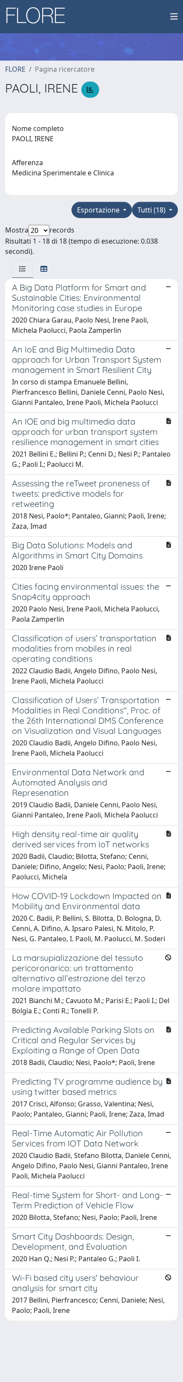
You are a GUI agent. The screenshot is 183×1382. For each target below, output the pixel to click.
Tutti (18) (152, 210)
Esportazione (99, 210)
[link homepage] (38, 16)
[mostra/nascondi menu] (174, 16)
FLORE (15, 69)
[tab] (22, 269)
